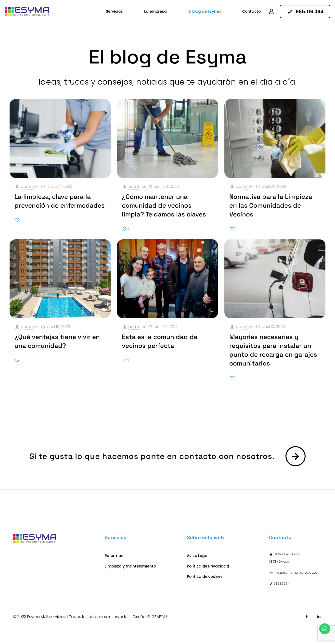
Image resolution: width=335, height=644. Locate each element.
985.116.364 (282, 583)
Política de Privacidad (208, 566)
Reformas (114, 555)
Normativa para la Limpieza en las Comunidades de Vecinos (270, 205)
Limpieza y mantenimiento (130, 566)
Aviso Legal (197, 555)
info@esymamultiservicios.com (297, 572)
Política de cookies (205, 576)
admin (27, 186)
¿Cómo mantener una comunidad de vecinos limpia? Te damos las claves (164, 205)
